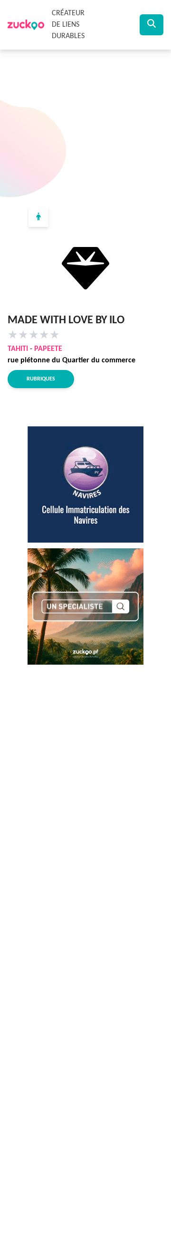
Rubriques (41, 379)
